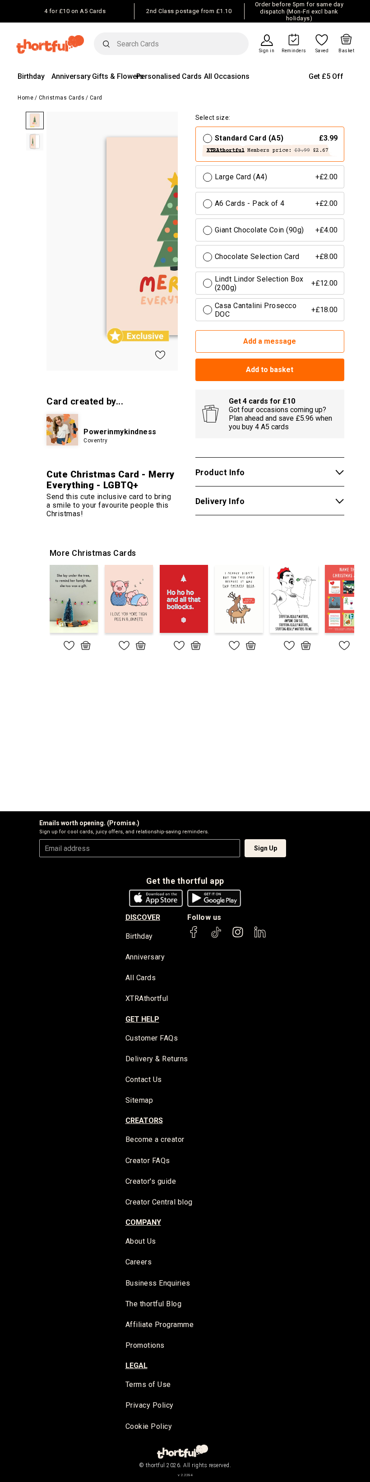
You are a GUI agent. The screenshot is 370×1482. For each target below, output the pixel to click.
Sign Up (265, 848)
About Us (140, 1241)
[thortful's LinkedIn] (260, 936)
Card (96, 98)
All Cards (140, 977)
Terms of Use (148, 1384)
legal (136, 1365)
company (143, 1222)
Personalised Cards (169, 76)
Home (25, 98)
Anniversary (71, 76)
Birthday (31, 76)
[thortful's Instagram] (238, 936)
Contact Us (143, 1079)
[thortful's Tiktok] (216, 936)
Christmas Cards (62, 98)
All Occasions (227, 76)
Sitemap (139, 1100)
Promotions (145, 1345)
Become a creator (155, 1139)
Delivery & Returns (156, 1059)
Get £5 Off (326, 76)
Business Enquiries (157, 1283)
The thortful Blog (153, 1304)
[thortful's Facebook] (194, 936)
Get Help (142, 1019)
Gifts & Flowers (117, 76)
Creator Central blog (159, 1202)
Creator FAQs (147, 1160)
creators (144, 1120)
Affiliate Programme (159, 1324)
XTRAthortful (146, 998)
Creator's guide (150, 1181)
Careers (138, 1262)
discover (142, 917)
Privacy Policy (149, 1405)
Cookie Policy (148, 1426)
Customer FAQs (151, 1038)
